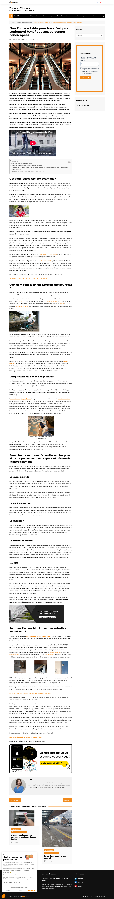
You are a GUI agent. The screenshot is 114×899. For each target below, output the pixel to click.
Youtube (100, 2)
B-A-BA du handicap (20, 16)
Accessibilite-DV (57, 886)
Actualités (60, 16)
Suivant (66, 800)
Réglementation (35, 16)
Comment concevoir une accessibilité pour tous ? (27, 165)
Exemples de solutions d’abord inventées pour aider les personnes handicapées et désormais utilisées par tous (40, 168)
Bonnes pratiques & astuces (30, 39)
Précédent (16, 800)
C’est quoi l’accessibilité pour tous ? (22, 163)
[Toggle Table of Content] (68, 161)
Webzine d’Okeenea (19, 8)
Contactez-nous (87, 896)
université (22, 301)
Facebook (97, 2)
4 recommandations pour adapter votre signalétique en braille (23, 837)
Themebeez (25, 896)
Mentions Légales (99, 896)
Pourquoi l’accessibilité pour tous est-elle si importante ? (29, 172)
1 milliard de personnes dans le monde (38, 636)
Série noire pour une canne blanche (87, 16)
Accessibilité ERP (16, 829)
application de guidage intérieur (20, 399)
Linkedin (103, 2)
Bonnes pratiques (48, 16)
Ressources (70, 16)
